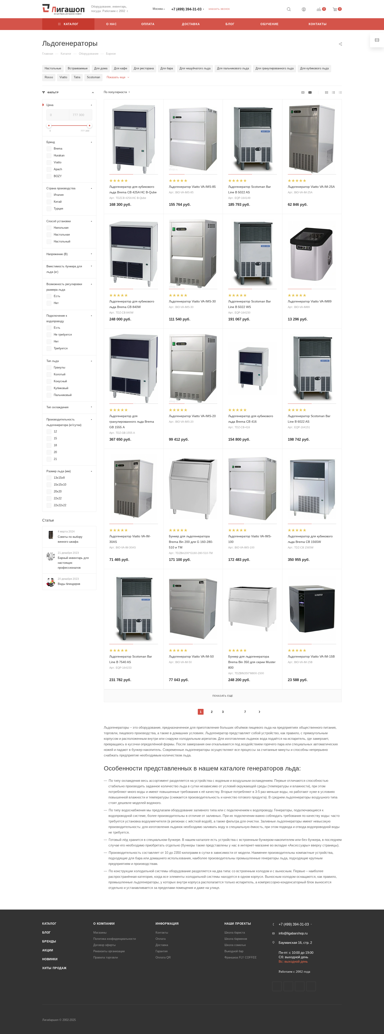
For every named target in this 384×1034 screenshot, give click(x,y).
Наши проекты (237, 923)
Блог (46, 932)
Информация (167, 923)
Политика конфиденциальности (114, 938)
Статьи (48, 520)
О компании (104, 923)
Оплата (161, 938)
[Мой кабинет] (304, 10)
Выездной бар (233, 951)
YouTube (299, 986)
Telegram (288, 986)
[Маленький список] (303, 92)
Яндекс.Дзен (311, 986)
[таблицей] (340, 92)
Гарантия (162, 951)
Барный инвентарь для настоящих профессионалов (73, 562)
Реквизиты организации (109, 951)
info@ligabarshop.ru (293, 933)
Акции (47, 950)
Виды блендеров (69, 584)
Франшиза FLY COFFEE (240, 957)
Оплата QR (163, 957)
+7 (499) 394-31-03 (186, 9)
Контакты (162, 932)
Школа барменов (235, 938)
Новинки (50, 959)
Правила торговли (105, 957)
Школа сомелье (235, 945)
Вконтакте (277, 986)
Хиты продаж (54, 968)
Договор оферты (104, 945)
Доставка (162, 945)
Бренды (49, 941)
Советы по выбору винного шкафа (70, 539)
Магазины (99, 932)
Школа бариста (234, 932)
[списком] (333, 92)
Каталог (49, 923)
